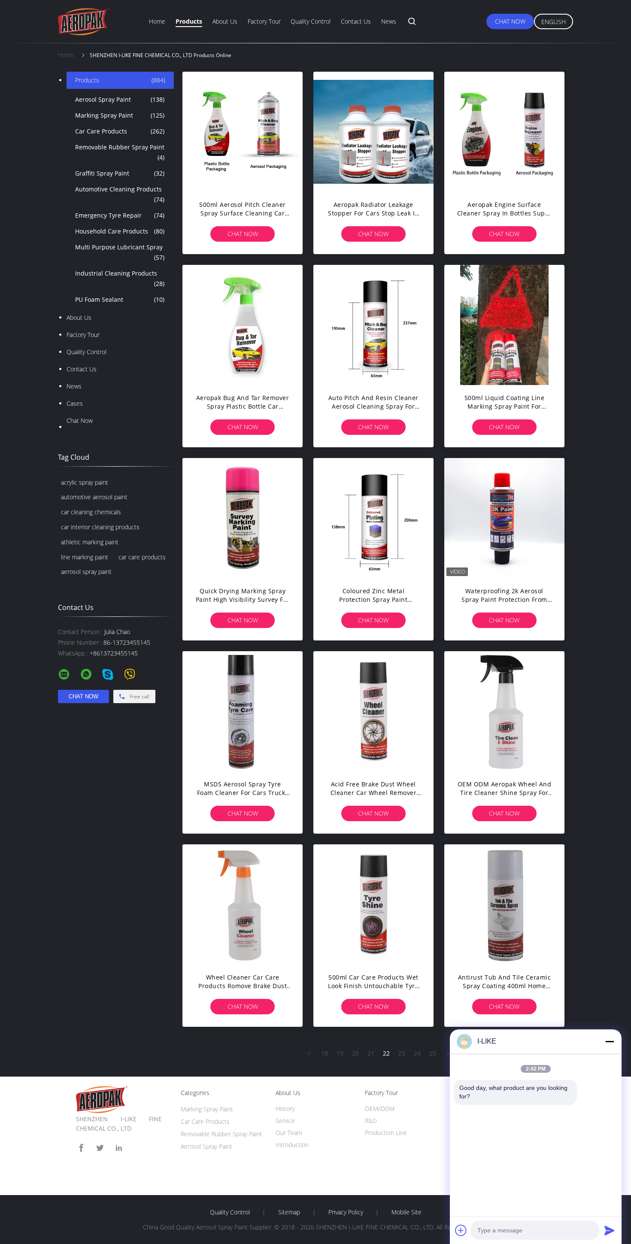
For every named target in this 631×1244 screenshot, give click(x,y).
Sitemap (289, 1212)
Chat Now (510, 21)
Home (157, 21)
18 (324, 1053)
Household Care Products (119, 231)
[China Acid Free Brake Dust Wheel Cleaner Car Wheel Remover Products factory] (373, 711)
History (285, 1108)
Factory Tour (264, 21)
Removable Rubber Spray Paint (119, 152)
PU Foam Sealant (119, 299)
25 (432, 1053)
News (388, 21)
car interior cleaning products (100, 527)
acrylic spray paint (84, 482)
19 (340, 1053)
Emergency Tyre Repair (119, 215)
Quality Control (311, 21)
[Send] (609, 1230)
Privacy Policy (345, 1212)
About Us (224, 21)
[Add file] (461, 1230)
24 (417, 1053)
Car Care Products (119, 131)
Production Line (386, 1133)
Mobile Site (406, 1212)
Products (189, 21)
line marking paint (84, 557)
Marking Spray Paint (119, 115)
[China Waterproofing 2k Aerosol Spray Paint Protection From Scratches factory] (504, 518)
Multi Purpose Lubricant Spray (119, 252)
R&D (371, 1121)
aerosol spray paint (86, 571)
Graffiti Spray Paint (119, 173)
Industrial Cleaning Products (119, 278)
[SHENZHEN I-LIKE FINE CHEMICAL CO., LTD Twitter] (100, 1148)
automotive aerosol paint (94, 497)
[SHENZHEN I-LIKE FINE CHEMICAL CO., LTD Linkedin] (119, 1148)
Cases (75, 403)
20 (355, 1053)
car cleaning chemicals (91, 512)
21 (370, 1053)
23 (401, 1053)
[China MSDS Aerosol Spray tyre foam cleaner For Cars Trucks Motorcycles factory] (242, 711)
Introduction (292, 1145)
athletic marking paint (89, 542)
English (553, 22)
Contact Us (356, 21)
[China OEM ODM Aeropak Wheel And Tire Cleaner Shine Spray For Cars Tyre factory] (504, 711)
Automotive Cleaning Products (119, 194)
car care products (142, 557)
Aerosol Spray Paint (119, 99)
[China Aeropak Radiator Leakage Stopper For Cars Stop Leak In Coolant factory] (373, 132)
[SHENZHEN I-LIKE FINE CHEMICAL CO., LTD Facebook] (81, 1148)
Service (285, 1121)
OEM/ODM (379, 1108)
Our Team (289, 1133)
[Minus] (609, 1041)
